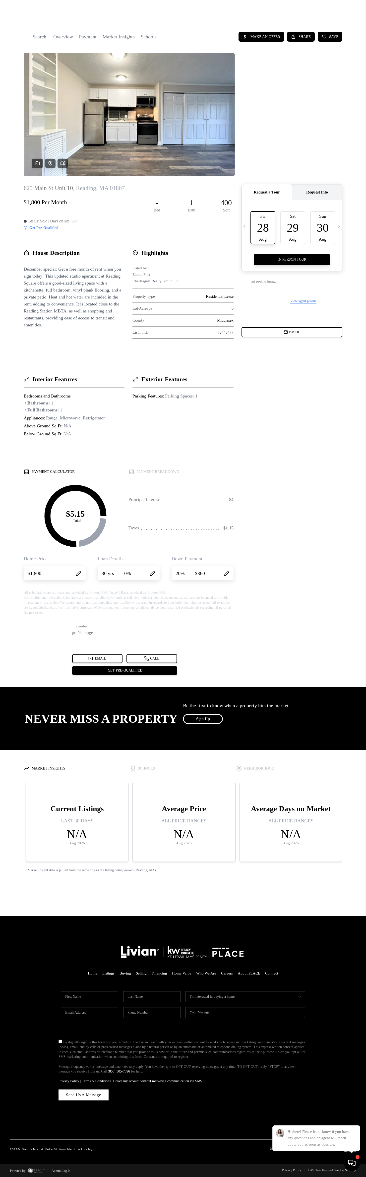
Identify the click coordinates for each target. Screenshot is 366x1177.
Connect (271, 973)
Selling (141, 973)
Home (92, 973)
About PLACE (249, 973)
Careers (227, 973)
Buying (125, 973)
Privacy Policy (69, 1081)
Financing (159, 973)
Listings (108, 973)
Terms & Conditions (96, 1081)
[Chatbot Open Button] (352, 1163)
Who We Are (206, 973)
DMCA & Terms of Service (326, 1170)
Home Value (181, 973)
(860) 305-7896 (119, 1071)
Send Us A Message (83, 1095)
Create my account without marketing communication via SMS (157, 1081)
